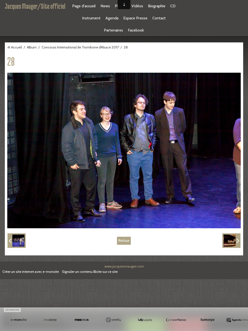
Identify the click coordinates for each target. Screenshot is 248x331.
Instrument (91, 18)
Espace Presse (135, 18)
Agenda (111, 18)
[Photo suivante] (231, 240)
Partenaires (113, 30)
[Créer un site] (18, 320)
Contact (159, 18)
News (105, 6)
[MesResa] (81, 320)
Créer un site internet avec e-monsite (30, 271)
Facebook (136, 30)
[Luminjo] (207, 320)
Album (32, 47)
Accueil (16, 47)
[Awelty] (113, 320)
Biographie (156, 6)
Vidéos (137, 6)
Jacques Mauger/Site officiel (35, 6)
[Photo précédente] (17, 240)
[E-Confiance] (176, 320)
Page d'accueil (84, 6)
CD (173, 6)
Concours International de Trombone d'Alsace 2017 (80, 47)
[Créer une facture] (144, 320)
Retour (124, 240)
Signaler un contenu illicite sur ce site (90, 271)
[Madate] (50, 320)
